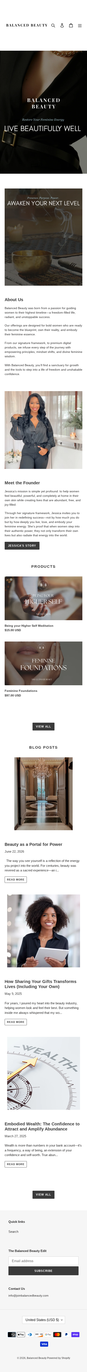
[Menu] (79, 25)
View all (43, 726)
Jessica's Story (22, 545)
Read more (15, 879)
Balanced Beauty (37, 1358)
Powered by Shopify (58, 1358)
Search (13, 1231)
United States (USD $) (42, 1320)
